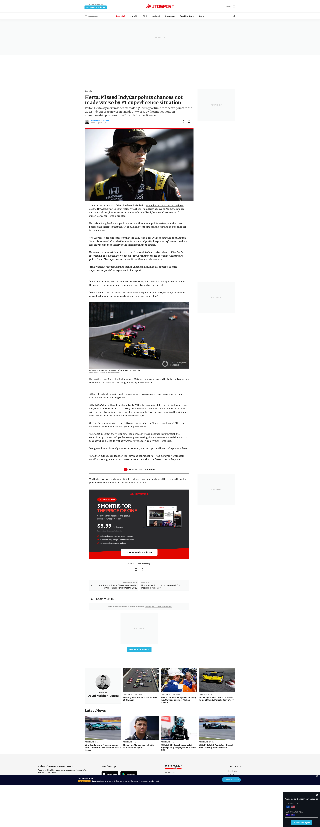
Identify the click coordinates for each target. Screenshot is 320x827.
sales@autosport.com (237, 791)
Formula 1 (120, 16)
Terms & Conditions (146, 807)
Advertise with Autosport (238, 783)
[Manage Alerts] (142, 569)
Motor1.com (169, 772)
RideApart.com (171, 788)
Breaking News (187, 16)
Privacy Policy (174, 807)
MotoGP (134, 16)
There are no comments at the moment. (139, 606)
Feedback (232, 771)
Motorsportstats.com (173, 784)
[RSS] (125, 788)
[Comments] (190, 121)
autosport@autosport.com (239, 779)
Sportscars (170, 16)
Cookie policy (161, 807)
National (156, 16)
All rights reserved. (172, 811)
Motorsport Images (113, 372)
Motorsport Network (155, 811)
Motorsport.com (171, 780)
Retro (201, 16)
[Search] (234, 16)
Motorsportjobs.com (173, 776)
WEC (145, 16)
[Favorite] (183, 121)
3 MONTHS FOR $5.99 (95, 7)
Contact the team (235, 787)
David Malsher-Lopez (99, 120)
